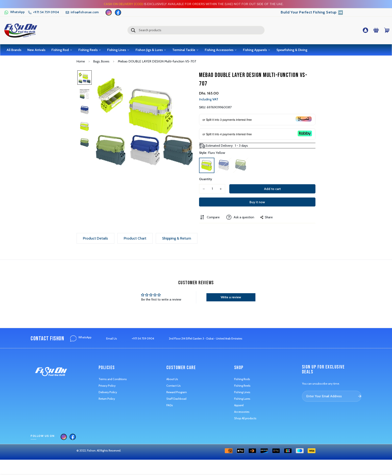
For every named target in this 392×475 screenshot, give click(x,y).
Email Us (111, 338)
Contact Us (173, 385)
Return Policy (107, 399)
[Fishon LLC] (20, 30)
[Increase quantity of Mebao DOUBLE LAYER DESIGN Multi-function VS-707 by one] (220, 189)
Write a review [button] (231, 297)
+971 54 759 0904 (143, 338)
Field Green (240, 165)
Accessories (241, 412)
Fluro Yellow (206, 165)
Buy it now (257, 202)
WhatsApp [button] (84, 337)
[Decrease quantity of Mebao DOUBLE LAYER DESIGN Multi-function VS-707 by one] (203, 189)
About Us (172, 379)
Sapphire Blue (223, 165)
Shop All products (245, 418)
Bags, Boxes (101, 61)
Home (81, 61)
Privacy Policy (107, 385)
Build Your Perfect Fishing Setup (312, 12)
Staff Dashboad (176, 399)
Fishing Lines (242, 392)
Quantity (205, 179)
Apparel (239, 405)
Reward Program (176, 392)
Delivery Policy (108, 392)
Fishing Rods (242, 379)
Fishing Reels (242, 385)
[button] (14, 12)
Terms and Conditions (113, 379)
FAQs (169, 405)
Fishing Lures (242, 399)
